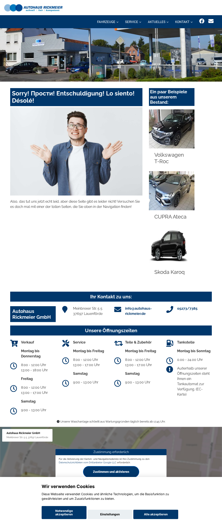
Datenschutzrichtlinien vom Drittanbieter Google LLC (87, 462)
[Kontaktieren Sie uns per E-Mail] (211, 21)
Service (131, 22)
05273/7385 (187, 308)
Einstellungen (110, 514)
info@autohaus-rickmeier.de (138, 311)
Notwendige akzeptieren (64, 512)
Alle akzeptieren (156, 514)
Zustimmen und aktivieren (111, 471)
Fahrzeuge (106, 22)
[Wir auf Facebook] (201, 21)
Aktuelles (156, 22)
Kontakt (182, 22)
